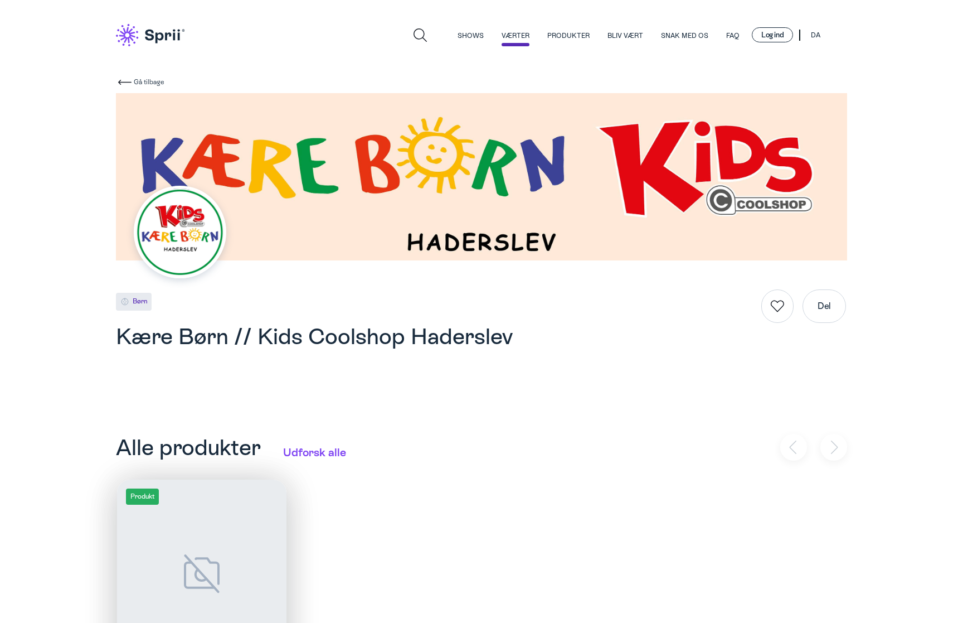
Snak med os (684, 36)
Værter (515, 36)
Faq (733, 36)
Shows (471, 36)
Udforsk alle (314, 452)
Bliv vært (625, 36)
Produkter (568, 36)
